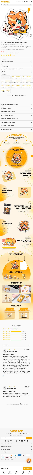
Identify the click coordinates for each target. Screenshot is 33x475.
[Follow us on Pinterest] (16, 441)
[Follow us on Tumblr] (22, 441)
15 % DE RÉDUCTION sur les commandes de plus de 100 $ (14, 49)
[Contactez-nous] (22, 2)
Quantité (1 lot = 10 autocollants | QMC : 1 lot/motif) (12, 69)
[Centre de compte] (29, 2)
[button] (6, 55)
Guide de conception (7, 115)
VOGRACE (6, 459)
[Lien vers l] (7, 378)
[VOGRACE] (5, 2)
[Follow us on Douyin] (19, 441)
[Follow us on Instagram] (5, 441)
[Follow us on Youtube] (11, 441)
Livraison (3, 52)
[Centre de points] (31, 2)
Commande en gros (6, 129)
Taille (2, 64)
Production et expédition (8, 122)
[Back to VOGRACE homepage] (16, 431)
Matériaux (3, 59)
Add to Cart (27, 468)
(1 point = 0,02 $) (28, 47)
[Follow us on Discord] (27, 441)
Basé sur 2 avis (14, 329)
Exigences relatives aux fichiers (9, 118)
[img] (11, 350)
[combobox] (17, 4)
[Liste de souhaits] (27, 2)
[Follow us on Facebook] (8, 441)
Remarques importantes (8, 111)
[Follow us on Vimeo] (25, 441)
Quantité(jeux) (4, 74)
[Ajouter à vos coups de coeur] (12, 417)
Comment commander (7, 125)
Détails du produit (6, 108)
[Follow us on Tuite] (14, 441)
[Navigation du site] (1, 5)
